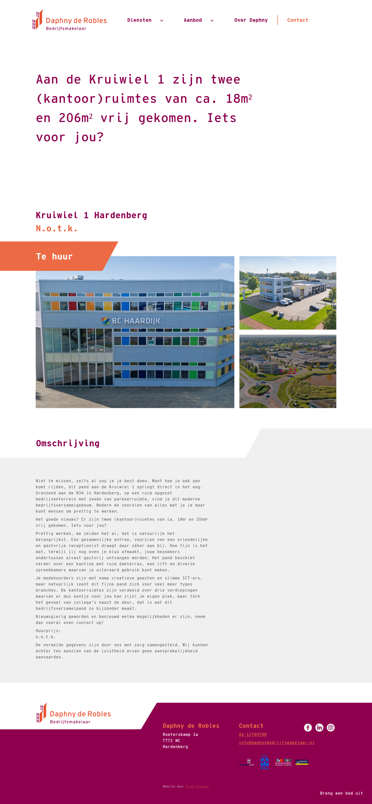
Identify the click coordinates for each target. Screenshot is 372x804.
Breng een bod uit (341, 793)
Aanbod (193, 20)
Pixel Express (197, 786)
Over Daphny (251, 20)
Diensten (139, 20)
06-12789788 (253, 734)
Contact (297, 20)
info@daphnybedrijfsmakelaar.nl (277, 742)
